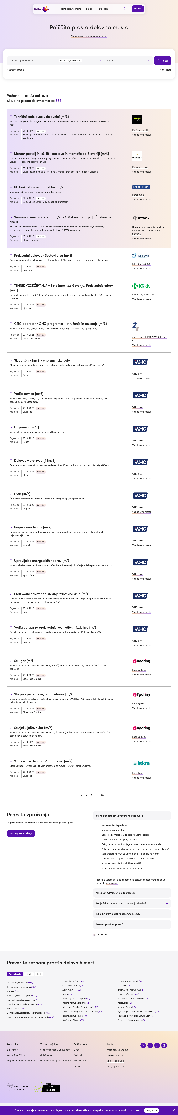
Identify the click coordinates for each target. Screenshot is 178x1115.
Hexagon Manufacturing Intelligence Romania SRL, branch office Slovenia (150, 230)
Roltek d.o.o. (138, 195)
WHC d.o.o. (137, 373)
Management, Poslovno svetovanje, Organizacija (28, 1017)
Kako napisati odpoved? (109, 924)
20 (102, 795)
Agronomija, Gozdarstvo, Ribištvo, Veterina (136, 1011)
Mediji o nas (80, 1060)
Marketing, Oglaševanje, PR (74, 998)
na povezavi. (112, 883)
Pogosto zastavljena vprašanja (22, 1060)
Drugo (65, 994)
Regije (29, 974)
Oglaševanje (46, 1055)
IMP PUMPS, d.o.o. (141, 264)
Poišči (164, 60)
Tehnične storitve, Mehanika (19, 987)
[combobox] (80, 60)
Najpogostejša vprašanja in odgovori (89, 36)
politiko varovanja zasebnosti (111, 1110)
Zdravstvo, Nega (69, 990)
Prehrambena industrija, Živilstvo (21, 1000)
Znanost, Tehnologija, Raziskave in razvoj (80, 1011)
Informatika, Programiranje (129, 990)
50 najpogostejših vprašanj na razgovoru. (120, 815)
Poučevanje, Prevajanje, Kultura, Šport (134, 1016)
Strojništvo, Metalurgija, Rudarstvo (22, 1004)
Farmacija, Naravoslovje (128, 981)
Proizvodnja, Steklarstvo (17, 983)
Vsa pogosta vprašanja (21, 833)
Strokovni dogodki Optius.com (55, 1049)
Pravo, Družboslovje (126, 994)
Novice (77, 1066)
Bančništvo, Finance (71, 1020)
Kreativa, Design (125, 1007)
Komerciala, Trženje (70, 981)
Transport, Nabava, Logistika (19, 995)
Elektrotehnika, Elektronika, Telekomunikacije (26, 1013)
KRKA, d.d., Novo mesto (143, 294)
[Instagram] (157, 1045)
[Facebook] (150, 1045)
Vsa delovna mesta (141, 134)
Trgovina (10, 991)
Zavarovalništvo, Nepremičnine (131, 998)
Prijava (137, 8)
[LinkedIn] (143, 1045)
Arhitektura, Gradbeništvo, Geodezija (78, 1007)
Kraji (39, 974)
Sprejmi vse (151, 1110)
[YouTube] (164, 1045)
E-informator (13, 1049)
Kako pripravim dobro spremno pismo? (118, 914)
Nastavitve (135, 1110)
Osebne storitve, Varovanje (74, 1003)
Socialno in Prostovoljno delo (130, 1020)
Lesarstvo (122, 985)
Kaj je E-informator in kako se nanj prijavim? (121, 903)
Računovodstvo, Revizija (72, 1016)
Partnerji (78, 1055)
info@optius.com (115, 1066)
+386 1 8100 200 (115, 1061)
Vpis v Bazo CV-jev (16, 1055)
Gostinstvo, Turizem (71, 985)
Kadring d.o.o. (139, 670)
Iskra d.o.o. (137, 773)
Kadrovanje (123, 1003)
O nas (76, 1049)
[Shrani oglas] (11, 117)
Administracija (13, 1008)
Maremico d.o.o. (140, 167)
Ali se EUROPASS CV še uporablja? (115, 892)
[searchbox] (128, 60)
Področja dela (15, 974)
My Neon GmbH (140, 130)
